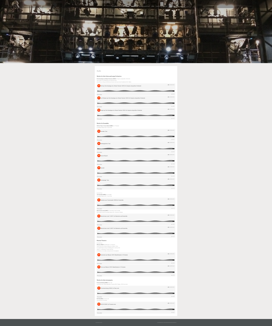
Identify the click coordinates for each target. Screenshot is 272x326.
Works (127, 6)
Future (122, 6)
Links (152, 6)
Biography (115, 6)
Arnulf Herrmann (102, 2)
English (171, 6)
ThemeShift (166, 322)
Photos (165, 6)
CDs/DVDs (146, 6)
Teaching (134, 6)
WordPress (174, 322)
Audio (140, 6)
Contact (158, 6)
